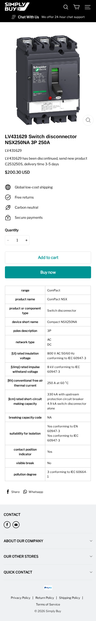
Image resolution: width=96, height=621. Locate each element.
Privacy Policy (20, 598)
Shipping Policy (69, 598)
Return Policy (44, 598)
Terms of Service (48, 604)
